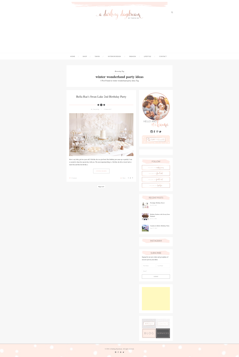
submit (156, 276)
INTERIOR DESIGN (114, 56)
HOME (72, 56)
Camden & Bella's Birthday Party (159, 226)
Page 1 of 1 (101, 186)
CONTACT (163, 56)
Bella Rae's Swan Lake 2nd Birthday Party (101, 96)
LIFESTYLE (147, 56)
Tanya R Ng (96, 109)
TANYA (97, 56)
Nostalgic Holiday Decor (157, 203)
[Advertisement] (119, 39)
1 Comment (74, 178)
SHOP (85, 56)
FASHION (132, 56)
